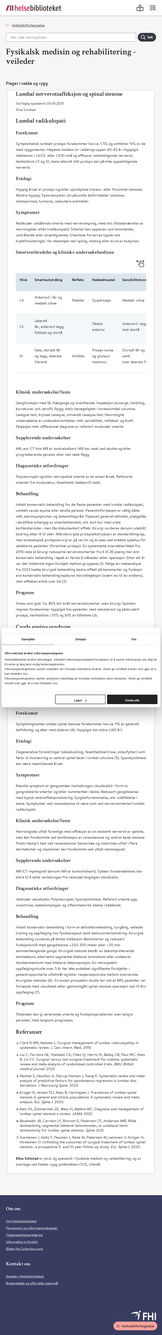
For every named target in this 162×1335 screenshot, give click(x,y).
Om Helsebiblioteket (21, 1221)
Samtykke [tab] (28, 639)
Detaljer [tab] (81, 639)
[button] (81, 94)
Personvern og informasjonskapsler (32, 1228)
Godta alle (132, 700)
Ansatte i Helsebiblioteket (25, 1276)
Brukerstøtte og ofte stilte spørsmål (32, 1283)
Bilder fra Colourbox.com (24, 1248)
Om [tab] (133, 639)
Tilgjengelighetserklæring (24, 1235)
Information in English (22, 1241)
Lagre (78, 700)
